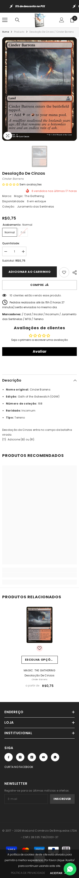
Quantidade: (11, 243)
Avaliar (40, 351)
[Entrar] (61, 20)
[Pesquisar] (17, 20)
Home (5, 31)
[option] (39, 89)
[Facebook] (8, 757)
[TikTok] (32, 757)
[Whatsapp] (55, 757)
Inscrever (62, 799)
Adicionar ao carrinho (30, 272)
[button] (10, 184)
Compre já (39, 285)
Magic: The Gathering (29, 196)
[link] (39, 575)
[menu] (4, 20)
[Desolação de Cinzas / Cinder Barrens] (40, 625)
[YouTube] (43, 757)
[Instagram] (20, 757)
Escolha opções (39, 660)
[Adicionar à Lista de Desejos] (64, 272)
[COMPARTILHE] (73, 271)
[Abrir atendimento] (70, 869)
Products (19, 31)
